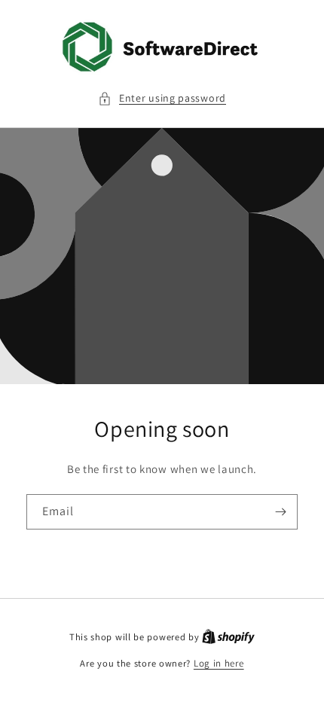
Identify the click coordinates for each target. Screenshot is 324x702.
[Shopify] (228, 636)
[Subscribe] (280, 512)
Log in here (219, 663)
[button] (162, 98)
